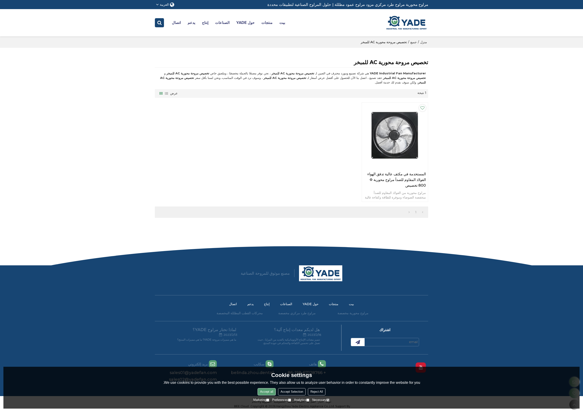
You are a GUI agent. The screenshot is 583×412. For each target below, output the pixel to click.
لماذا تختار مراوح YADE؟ (214, 329)
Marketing (259, 400)
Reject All (316, 391)
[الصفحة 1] (422, 212)
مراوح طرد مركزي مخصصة (297, 313)
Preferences (280, 400)
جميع (413, 42)
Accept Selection (292, 391)
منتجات (267, 22)
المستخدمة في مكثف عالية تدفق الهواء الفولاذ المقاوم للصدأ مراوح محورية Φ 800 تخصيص (396, 180)
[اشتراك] (358, 342)
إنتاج (205, 22)
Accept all (266, 391)
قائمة (166, 93)
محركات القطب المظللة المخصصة (240, 313)
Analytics (300, 400)
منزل (423, 42)
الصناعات (222, 22)
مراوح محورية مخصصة (353, 313)
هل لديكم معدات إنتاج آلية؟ (297, 329)
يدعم (191, 22)
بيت (282, 22)
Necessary (319, 400)
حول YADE (245, 22)
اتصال (176, 22)
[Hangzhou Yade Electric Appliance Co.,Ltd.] (406, 23)
